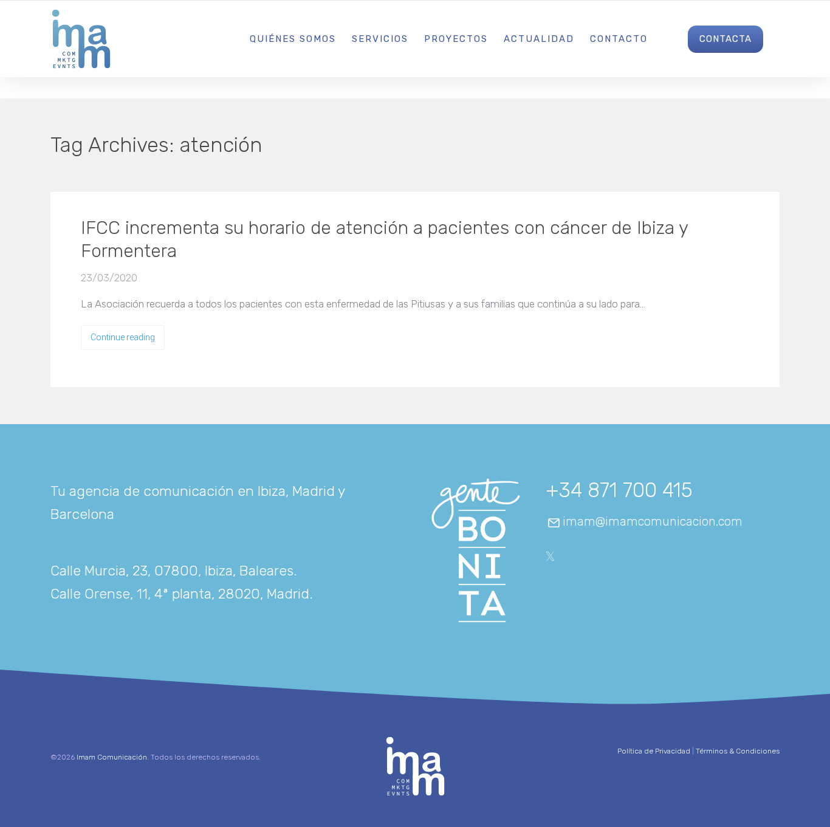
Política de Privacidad (653, 751)
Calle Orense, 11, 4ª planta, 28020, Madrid (179, 593)
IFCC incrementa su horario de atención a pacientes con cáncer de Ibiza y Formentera (384, 239)
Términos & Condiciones (738, 751)
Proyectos (456, 38)
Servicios (380, 38)
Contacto (619, 38)
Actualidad (539, 38)
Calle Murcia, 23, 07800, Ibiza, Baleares (171, 570)
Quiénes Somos (293, 38)
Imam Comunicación (112, 757)
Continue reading (123, 337)
